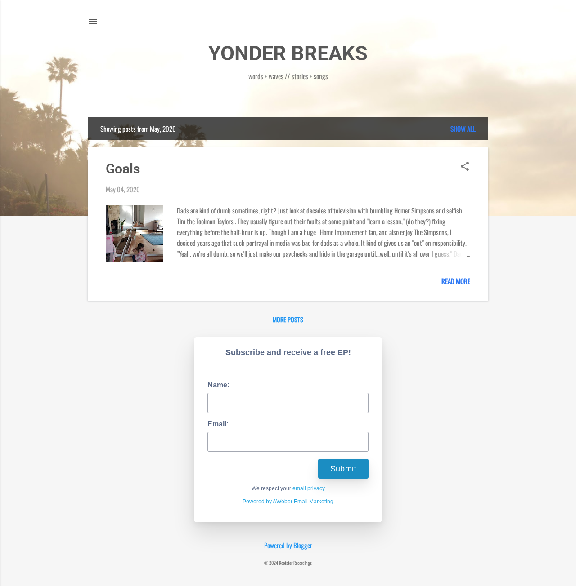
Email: (218, 424)
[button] (464, 167)
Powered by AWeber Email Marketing (288, 501)
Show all (463, 128)
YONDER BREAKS (288, 53)
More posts (288, 319)
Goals (123, 169)
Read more (455, 281)
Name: (218, 385)
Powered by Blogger (288, 545)
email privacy (308, 488)
